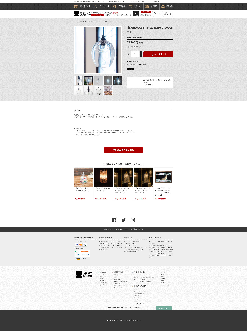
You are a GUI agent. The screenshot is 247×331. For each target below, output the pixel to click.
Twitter (162, 274)
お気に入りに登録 (134, 61)
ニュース (102, 274)
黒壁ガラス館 (117, 275)
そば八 (136, 301)
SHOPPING (118, 272)
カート (169, 14)
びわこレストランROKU (140, 291)
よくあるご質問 (119, 15)
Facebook (163, 276)
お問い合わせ (129, 15)
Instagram (163, 278)
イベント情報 (103, 272)
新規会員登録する (145, 15)
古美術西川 (117, 283)
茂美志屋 (136, 297)
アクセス (102, 278)
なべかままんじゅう (119, 287)
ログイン (159, 14)
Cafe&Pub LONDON (139, 304)
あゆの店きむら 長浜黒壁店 (120, 281)
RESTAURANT (140, 286)
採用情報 (163, 280)
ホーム (76, 22)
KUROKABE (83, 22)
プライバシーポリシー (166, 282)
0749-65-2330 (160, 255)
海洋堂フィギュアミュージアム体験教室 (144, 277)
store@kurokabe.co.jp (162, 253)
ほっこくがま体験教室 (139, 279)
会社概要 (102, 280)
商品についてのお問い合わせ (137, 64)
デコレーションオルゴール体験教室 (142, 281)
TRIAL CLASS (139, 272)
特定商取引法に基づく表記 (120, 307)
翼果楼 (136, 299)
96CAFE (136, 289)
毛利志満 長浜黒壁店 (139, 293)
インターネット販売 (165, 285)
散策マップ (163, 272)
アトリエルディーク (139, 275)
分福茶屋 (136, 295)
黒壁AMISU (117, 279)
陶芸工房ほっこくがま (119, 285)
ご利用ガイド (109, 15)
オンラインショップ (97, 15)
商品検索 (136, 15)
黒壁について (103, 276)
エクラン (116, 277)
